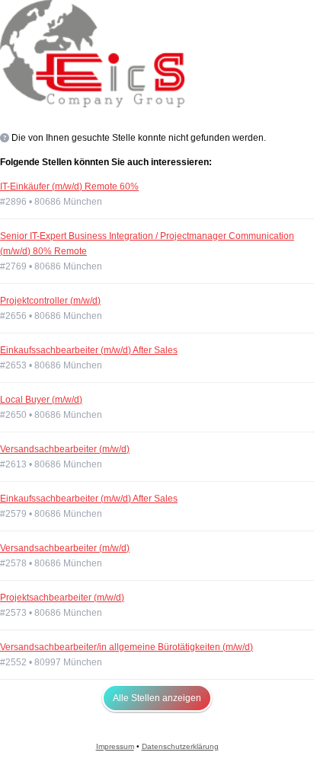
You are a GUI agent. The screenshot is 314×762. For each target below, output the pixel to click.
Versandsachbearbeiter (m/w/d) (65, 449)
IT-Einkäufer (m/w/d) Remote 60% (69, 186)
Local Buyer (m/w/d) (41, 399)
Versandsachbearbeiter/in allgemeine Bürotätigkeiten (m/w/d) (126, 647)
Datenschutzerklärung (180, 746)
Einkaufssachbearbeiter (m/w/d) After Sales (89, 350)
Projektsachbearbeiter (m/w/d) (62, 597)
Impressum (115, 746)
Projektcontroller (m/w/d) (50, 300)
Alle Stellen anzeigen (157, 698)
